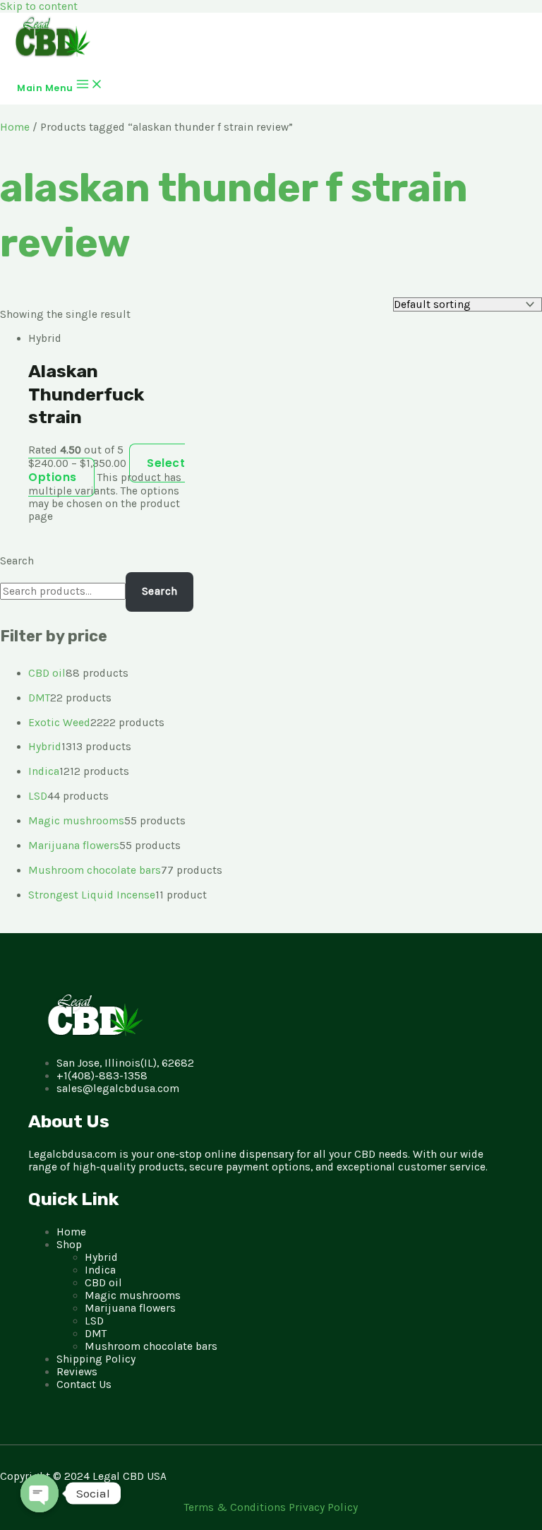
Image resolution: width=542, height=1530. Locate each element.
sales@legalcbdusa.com (117, 1088)
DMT (96, 1333)
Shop (69, 1244)
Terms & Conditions (236, 1507)
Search (17, 561)
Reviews (76, 1371)
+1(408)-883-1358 (101, 1075)
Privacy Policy (323, 1507)
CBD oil (103, 1282)
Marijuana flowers (130, 1308)
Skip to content (39, 6)
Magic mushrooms (133, 1295)
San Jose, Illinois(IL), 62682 (125, 1063)
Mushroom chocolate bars (151, 1346)
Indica (100, 1270)
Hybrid (101, 1257)
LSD (94, 1321)
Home (15, 127)
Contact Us (84, 1384)
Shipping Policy (96, 1359)
